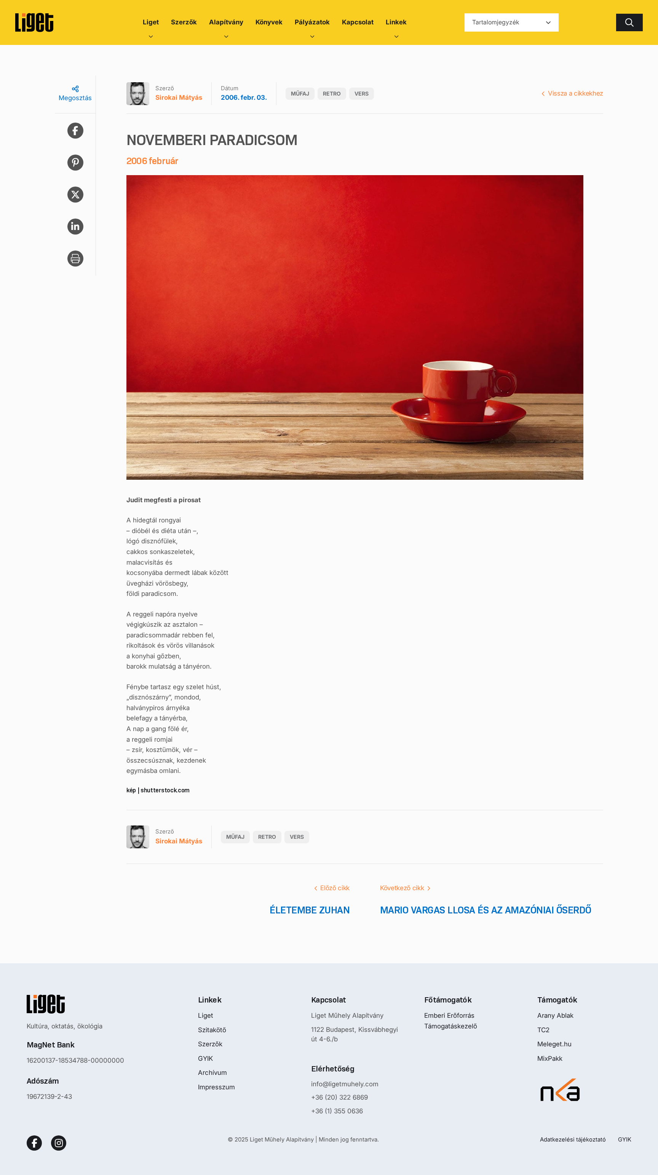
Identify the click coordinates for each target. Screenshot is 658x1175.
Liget (205, 1015)
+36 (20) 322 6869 (339, 1097)
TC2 (543, 1030)
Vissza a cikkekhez (575, 93)
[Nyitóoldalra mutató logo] (75, 1004)
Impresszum (216, 1087)
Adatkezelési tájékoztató (573, 1139)
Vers (362, 93)
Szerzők (210, 1044)
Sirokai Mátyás (178, 97)
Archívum (212, 1072)
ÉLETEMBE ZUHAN (310, 910)
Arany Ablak (555, 1015)
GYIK (205, 1058)
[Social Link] (34, 1143)
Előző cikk (335, 888)
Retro (332, 93)
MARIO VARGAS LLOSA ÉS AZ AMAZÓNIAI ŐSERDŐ (485, 910)
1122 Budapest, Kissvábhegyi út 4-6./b (354, 1034)
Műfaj (300, 93)
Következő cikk (402, 888)
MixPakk (549, 1058)
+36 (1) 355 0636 (337, 1111)
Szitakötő (212, 1030)
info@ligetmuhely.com (345, 1084)
